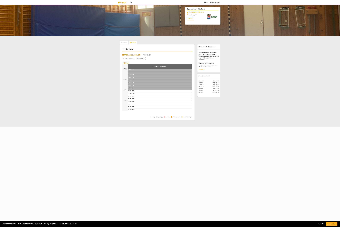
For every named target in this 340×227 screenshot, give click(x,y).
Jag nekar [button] (321, 224)
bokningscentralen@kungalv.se (196, 12)
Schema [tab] (124, 42)
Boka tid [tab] (133, 42)
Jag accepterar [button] (331, 224)
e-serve (122, 3)
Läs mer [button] (74, 224)
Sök (131, 2)
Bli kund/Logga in (215, 2)
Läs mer (201, 69)
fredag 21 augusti (132, 55)
